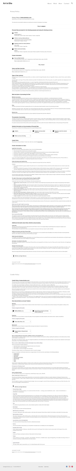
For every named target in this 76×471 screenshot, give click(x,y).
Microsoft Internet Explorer (18, 357)
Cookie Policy (40, 141)
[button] (50, 3)
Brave (15, 359)
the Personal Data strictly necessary (30, 263)
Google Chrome (16, 353)
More (60, 3)
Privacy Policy (40, 466)
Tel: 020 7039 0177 (17, 466)
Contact (66, 3)
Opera (15, 361)
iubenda (13, 263)
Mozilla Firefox (16, 354)
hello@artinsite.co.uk (7, 466)
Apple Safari (16, 356)
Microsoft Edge (16, 358)
